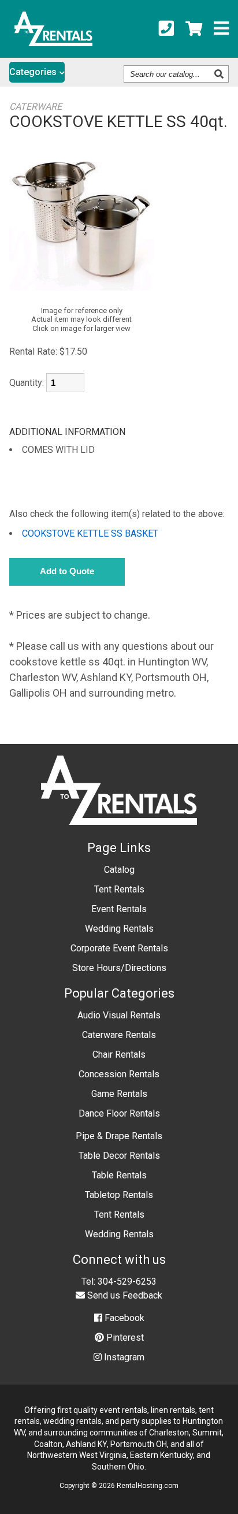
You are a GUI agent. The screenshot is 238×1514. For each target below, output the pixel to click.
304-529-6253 (127, 1281)
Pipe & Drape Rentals (119, 1135)
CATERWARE (35, 106)
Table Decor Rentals (119, 1155)
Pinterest (124, 1337)
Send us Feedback (123, 1295)
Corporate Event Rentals (119, 948)
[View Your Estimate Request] (193, 28)
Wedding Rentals (119, 928)
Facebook (123, 1317)
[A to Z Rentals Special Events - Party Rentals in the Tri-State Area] (53, 42)
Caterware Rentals (119, 1034)
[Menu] (221, 29)
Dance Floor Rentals (119, 1113)
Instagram (123, 1357)
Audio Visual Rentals (119, 1015)
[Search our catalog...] (220, 74)
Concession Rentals (119, 1074)
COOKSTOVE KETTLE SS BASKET (90, 533)
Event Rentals (119, 908)
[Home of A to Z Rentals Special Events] (119, 833)
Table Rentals (119, 1175)
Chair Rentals (119, 1054)
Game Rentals (119, 1093)
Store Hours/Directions (119, 967)
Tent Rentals (119, 889)
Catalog (119, 869)
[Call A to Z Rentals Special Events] (166, 29)
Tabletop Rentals (119, 1194)
